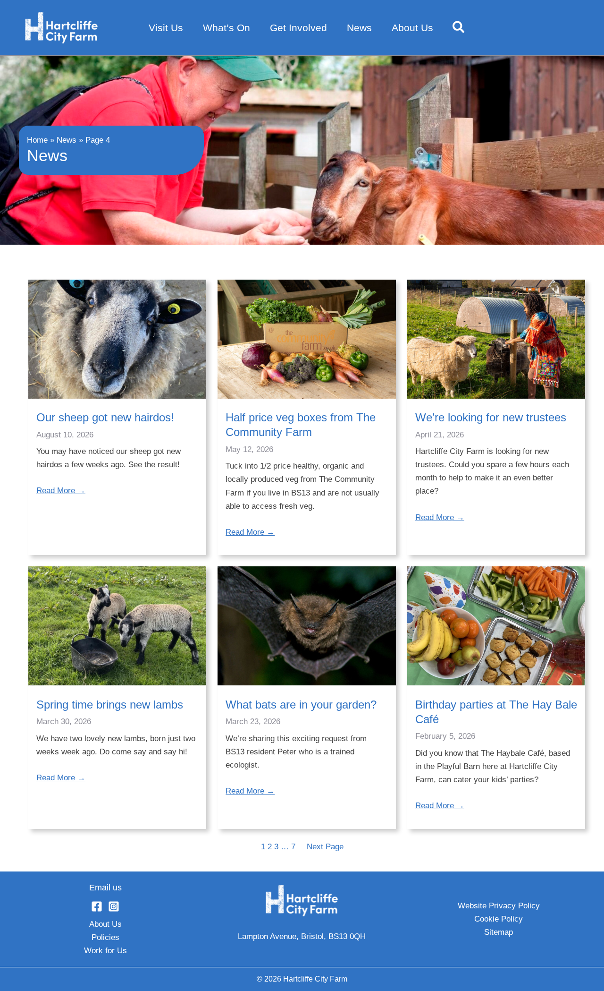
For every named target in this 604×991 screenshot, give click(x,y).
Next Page (325, 846)
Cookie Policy (498, 918)
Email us (105, 887)
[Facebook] (96, 906)
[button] (459, 28)
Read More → (60, 490)
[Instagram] (113, 906)
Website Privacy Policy (499, 905)
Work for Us (105, 950)
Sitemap (498, 932)
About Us (105, 924)
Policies (105, 937)
